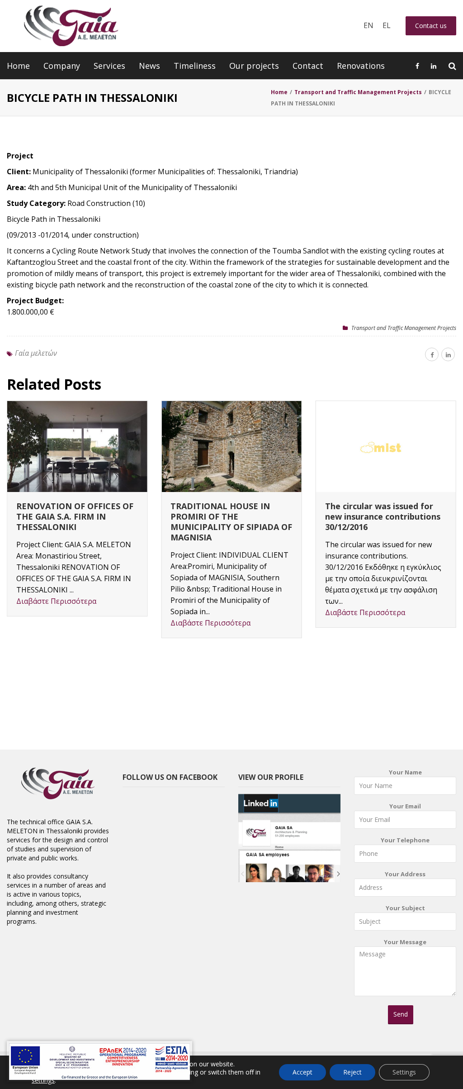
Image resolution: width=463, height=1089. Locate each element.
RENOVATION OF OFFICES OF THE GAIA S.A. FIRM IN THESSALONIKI (74, 516)
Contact (308, 65)
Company (61, 65)
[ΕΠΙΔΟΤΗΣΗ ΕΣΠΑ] (99, 1061)
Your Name (405, 772)
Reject (352, 1072)
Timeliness (195, 65)
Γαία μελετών (36, 353)
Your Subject (405, 908)
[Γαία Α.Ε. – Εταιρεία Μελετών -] (71, 26)
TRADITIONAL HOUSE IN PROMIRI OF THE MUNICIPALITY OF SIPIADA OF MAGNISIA (231, 522)
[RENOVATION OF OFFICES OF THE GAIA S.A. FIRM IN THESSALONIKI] (77, 446)
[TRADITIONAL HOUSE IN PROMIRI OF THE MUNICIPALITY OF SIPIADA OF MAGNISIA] (231, 446)
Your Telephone (405, 840)
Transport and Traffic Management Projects (403, 328)
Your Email (405, 806)
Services (109, 65)
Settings (404, 1072)
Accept (302, 1072)
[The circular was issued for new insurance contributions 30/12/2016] (386, 446)
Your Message (405, 942)
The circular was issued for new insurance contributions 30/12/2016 (382, 516)
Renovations (361, 65)
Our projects (254, 65)
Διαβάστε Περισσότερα (56, 601)
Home (18, 65)
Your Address (405, 874)
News (149, 65)
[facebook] (432, 354)
